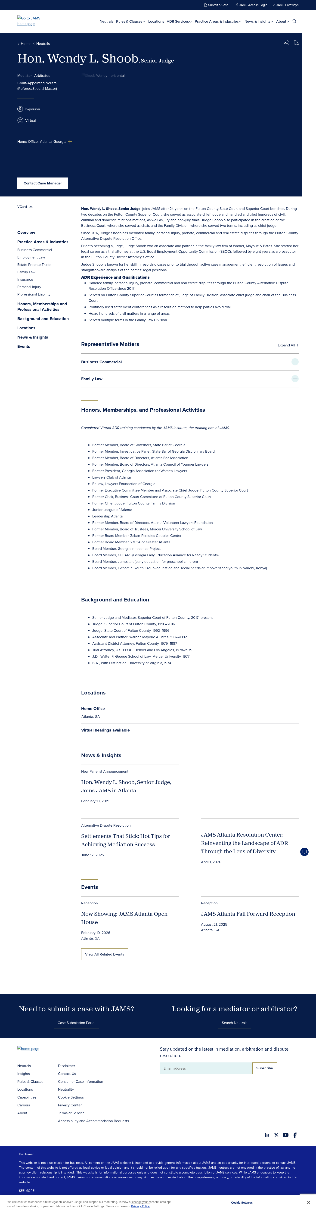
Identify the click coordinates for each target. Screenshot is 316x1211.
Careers (23, 1105)
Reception (89, 903)
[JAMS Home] (35, 20)
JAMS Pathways (287, 5)
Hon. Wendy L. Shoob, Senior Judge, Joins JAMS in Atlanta (126, 786)
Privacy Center (70, 1105)
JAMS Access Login (253, 5)
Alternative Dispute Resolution (106, 825)
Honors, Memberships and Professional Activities (42, 306)
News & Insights (258, 21)
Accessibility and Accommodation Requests (93, 1120)
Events (23, 346)
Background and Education (43, 319)
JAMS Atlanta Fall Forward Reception (248, 913)
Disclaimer (66, 1065)
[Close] (309, 1202)
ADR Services (178, 21)
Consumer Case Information (80, 1081)
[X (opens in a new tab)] (276, 1135)
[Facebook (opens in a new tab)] (295, 1135)
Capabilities (26, 1097)
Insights (23, 1073)
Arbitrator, (42, 75)
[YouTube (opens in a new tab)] (285, 1135)
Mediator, (24, 75)
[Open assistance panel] (304, 852)
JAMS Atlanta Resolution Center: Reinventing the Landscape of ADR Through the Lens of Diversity (244, 842)
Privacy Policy (140, 1206)
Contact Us (67, 1073)
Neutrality (66, 1089)
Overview (26, 233)
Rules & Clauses (129, 21)
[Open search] (294, 21)
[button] (286, 43)
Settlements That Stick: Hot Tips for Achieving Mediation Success (125, 840)
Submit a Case (218, 5)
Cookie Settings (71, 1097)
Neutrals (106, 21)
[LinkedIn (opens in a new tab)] (267, 1135)
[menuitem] (106, 21)
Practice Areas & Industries (217, 21)
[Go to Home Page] (35, 1049)
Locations (156, 21)
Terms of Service (71, 1112)
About (281, 21)
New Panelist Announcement (104, 771)
